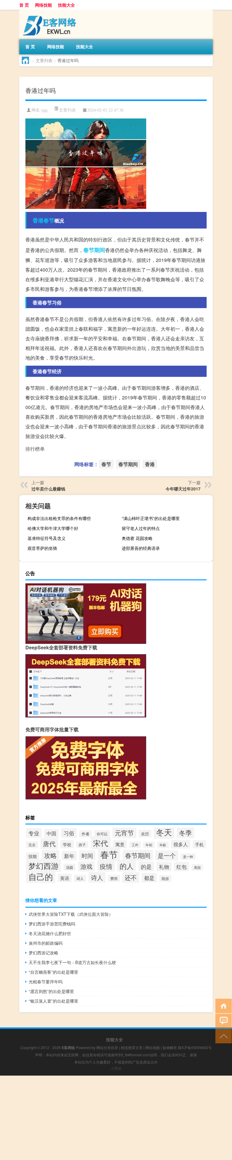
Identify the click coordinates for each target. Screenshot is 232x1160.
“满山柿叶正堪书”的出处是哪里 (151, 518)
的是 (146, 866)
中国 (51, 833)
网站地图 (152, 1047)
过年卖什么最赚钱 (48, 489)
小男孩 (116, 1068)
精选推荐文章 (132, 1047)
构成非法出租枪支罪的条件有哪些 (59, 518)
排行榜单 (35, 448)
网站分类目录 (107, 1047)
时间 (87, 855)
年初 (149, 845)
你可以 (102, 833)
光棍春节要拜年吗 (46, 982)
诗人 (97, 877)
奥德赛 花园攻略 (137, 538)
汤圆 (69, 867)
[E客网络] (51, 12)
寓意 (119, 844)
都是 (149, 877)
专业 (33, 833)
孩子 (82, 844)
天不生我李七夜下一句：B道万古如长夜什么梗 (72, 962)
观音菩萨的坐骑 (42, 548)
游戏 (86, 866)
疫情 (106, 866)
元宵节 (124, 832)
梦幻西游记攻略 (43, 953)
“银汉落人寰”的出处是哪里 (53, 1001)
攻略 (50, 855)
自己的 (40, 876)
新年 (69, 855)
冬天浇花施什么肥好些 (50, 933)
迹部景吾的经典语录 (141, 548)
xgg (44, 110)
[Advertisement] (116, 1118)
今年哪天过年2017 (183, 489)
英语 (64, 878)
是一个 (167, 855)
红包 (181, 866)
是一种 (188, 856)
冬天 (164, 832)
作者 (85, 834)
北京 (32, 844)
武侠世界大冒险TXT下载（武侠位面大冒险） (71, 914)
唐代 (49, 843)
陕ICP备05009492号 (195, 1047)
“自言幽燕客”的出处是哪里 (53, 972)
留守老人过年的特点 (141, 528)
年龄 (163, 845)
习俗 (68, 833)
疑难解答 (170, 1047)
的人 (127, 866)
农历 (145, 834)
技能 (32, 856)
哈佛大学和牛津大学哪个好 (52, 528)
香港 (38, 220)
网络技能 (43, 5)
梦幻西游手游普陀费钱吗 (52, 924)
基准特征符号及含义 (46, 538)
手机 (199, 844)
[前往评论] (222, 1020)
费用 (114, 878)
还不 (131, 877)
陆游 (165, 878)
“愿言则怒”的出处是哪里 (51, 991)
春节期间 (94, 250)
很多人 (180, 844)
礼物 (164, 866)
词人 (80, 878)
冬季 (185, 832)
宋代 (100, 842)
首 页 (24, 5)
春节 (49, 220)
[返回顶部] (222, 1035)
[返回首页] (222, 1005)
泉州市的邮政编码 (46, 943)
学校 (67, 844)
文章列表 (44, 60)
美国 (197, 867)
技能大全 (66, 5)
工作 (135, 844)
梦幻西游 (43, 865)
